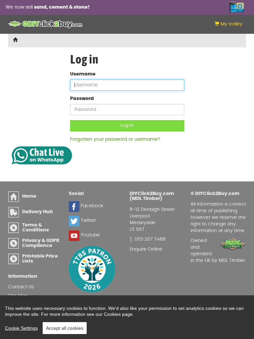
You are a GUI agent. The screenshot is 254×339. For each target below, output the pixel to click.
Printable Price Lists (40, 259)
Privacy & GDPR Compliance (40, 243)
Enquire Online (146, 249)
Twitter (87, 220)
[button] (228, 24)
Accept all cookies (64, 328)
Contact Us (21, 287)
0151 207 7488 (150, 239)
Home (29, 196)
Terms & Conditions (35, 227)
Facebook (91, 206)
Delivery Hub (37, 212)
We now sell (48, 7)
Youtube (89, 235)
